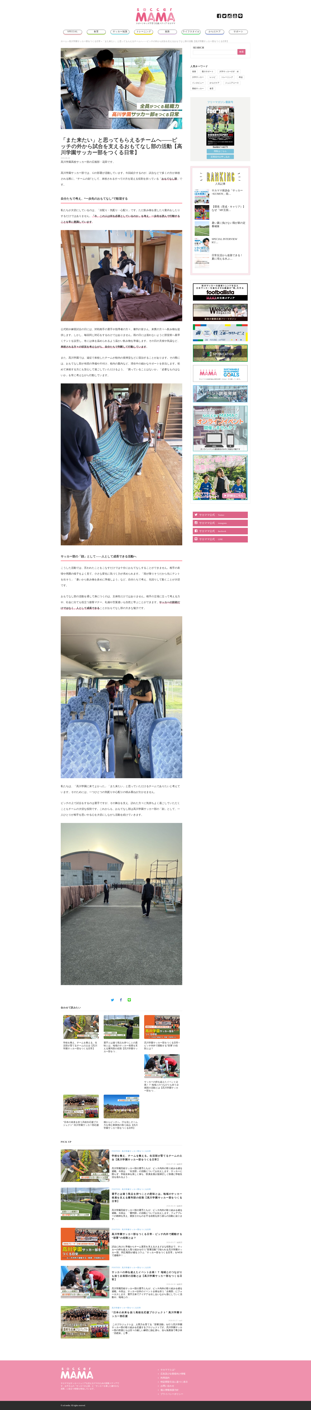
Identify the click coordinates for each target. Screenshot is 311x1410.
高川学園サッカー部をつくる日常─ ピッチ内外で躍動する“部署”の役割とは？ (162, 1045)
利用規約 (165, 1378)
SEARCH (198, 47)
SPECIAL (72, 31)
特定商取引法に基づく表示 (174, 1382)
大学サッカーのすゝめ (229, 71)
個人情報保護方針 (170, 1390)
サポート (238, 31)
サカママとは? (168, 1369)
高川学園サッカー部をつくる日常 (85, 41)
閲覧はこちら (220, 151)
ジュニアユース (232, 83)
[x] (224, 16)
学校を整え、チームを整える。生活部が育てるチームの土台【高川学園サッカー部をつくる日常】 (80, 1045)
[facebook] (219, 16)
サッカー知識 (120, 31)
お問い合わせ (167, 1386)
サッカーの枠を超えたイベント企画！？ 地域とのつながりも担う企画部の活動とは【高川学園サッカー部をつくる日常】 (147, 1276)
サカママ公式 (211, 514)
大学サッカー (198, 77)
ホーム (64, 41)
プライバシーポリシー (172, 1394)
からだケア (215, 31)
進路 (167, 31)
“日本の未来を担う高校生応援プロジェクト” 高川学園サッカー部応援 (147, 1314)
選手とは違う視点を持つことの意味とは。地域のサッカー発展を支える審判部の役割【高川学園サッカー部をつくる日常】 (147, 1197)
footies (116, 1151)
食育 (96, 31)
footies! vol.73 (220, 147)
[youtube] (235, 16)
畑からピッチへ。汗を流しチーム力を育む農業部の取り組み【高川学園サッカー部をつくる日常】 (121, 1125)
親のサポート (207, 71)
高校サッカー (198, 88)
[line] (240, 16)
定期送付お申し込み (220, 156)
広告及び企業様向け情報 (173, 1374)
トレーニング (143, 31)
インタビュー (198, 83)
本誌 (241, 77)
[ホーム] (155, 9)
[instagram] (230, 16)
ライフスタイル (191, 31)
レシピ (212, 77)
